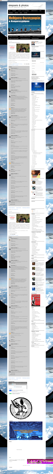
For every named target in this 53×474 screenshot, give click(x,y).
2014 (33, 143)
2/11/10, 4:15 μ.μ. (13, 197)
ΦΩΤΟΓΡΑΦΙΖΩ (34, 248)
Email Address (34, 63)
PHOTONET (33, 126)
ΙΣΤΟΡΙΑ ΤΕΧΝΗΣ (34, 115)
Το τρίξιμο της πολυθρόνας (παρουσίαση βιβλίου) (39, 273)
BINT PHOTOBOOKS (34, 236)
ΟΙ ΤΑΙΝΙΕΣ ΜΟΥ (34, 116)
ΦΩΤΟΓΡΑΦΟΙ (34, 104)
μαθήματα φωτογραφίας (35, 97)
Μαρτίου (34, 162)
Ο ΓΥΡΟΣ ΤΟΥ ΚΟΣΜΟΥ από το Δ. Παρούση (37, 226)
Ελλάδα (33, 110)
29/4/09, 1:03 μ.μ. (13, 120)
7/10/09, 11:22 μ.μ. (13, 138)
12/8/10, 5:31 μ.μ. (13, 188)
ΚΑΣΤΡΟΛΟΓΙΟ (34, 251)
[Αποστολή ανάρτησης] (10, 234)
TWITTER (16, 12)
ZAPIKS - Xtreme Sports (35, 340)
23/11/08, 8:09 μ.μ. (13, 87)
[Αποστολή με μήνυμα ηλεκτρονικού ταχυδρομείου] (11, 234)
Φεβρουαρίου (34, 163)
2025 (33, 132)
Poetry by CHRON (34, 256)
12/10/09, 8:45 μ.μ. (13, 142)
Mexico (33, 124)
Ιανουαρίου (34, 164)
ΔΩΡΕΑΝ (33, 98)
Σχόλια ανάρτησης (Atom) (15, 209)
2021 (33, 136)
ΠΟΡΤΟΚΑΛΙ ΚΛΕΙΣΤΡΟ (35, 180)
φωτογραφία (16, 235)
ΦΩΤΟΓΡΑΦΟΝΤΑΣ (34, 246)
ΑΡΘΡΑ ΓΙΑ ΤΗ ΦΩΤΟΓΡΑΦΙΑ (13, 38)
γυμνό (33, 106)
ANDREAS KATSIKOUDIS (14, 77)
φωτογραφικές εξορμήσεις (35, 109)
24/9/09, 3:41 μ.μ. (13, 133)
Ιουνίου (34, 159)
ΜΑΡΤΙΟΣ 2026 (34, 49)
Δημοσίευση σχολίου (12, 204)
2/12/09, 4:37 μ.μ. (13, 323)
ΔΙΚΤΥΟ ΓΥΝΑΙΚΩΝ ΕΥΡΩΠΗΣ (36, 217)
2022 (33, 135)
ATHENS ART (33, 332)
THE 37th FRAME (34, 240)
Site (9, 10)
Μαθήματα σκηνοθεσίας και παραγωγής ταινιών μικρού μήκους (39, 187)
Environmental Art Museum (35, 328)
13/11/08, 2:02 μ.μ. (13, 75)
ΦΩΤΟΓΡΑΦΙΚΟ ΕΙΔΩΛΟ (35, 237)
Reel (32, 308)
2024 (33, 133)
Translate (37, 344)
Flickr (40, 10)
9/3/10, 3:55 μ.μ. (13, 337)
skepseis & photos (18, 5)
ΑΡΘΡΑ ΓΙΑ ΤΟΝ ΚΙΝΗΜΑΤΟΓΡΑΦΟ (38, 36)
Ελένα (12, 293)
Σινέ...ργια (33, 310)
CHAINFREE (33, 317)
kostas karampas (13, 95)
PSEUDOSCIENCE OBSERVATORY (36, 334)
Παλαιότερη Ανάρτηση (26, 207)
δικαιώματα (33, 118)
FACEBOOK (14, 10)
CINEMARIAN (34, 218)
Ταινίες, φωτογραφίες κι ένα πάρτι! (40, 262)
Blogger (29, 465)
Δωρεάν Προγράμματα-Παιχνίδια (36, 222)
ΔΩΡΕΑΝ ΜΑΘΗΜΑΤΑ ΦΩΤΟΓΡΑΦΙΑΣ (37, 152)
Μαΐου (34, 160)
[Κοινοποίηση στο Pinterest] (14, 234)
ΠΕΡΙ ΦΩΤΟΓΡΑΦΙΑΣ (34, 252)
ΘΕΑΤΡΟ (33, 128)
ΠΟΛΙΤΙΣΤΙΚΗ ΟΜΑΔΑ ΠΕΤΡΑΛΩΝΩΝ (37, 229)
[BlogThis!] (12, 234)
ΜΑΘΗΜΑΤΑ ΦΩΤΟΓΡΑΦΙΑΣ (13, 36)
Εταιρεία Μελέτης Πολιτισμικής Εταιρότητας (37, 219)
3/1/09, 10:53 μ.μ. (13, 105)
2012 (33, 145)
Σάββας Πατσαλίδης (34, 259)
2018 (33, 139)
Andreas (12, 332)
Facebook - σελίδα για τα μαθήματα (23, 10)
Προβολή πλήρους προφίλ (38, 43)
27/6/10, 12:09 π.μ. (13, 353)
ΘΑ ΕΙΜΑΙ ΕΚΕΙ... (13, 235)
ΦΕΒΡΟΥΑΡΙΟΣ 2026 (34, 50)
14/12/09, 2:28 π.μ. (13, 159)
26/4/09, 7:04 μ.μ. (13, 113)
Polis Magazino (34, 333)
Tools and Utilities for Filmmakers (36, 313)
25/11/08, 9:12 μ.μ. (13, 271)
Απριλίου (34, 161)
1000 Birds (33, 239)
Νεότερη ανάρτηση (11, 207)
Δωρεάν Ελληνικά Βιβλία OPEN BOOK (37, 221)
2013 (33, 144)
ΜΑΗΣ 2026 (33, 47)
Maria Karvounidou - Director (35, 312)
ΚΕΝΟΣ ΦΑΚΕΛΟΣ (34, 220)
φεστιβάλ (33, 114)
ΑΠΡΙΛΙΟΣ (33, 48)
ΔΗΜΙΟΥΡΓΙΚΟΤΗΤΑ (34, 10)
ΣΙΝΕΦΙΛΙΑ (33, 318)
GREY (33, 238)
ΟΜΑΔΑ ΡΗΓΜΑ (34, 228)
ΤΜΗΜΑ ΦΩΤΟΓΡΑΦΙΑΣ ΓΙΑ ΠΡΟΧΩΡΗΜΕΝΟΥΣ (35, 79)
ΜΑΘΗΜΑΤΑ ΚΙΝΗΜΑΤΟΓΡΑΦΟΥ (25, 36)
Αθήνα (33, 100)
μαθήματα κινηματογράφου (35, 107)
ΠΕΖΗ (33, 227)
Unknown (12, 107)
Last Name (33, 68)
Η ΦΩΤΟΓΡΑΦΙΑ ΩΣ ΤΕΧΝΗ (35, 105)
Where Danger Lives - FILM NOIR (36, 319)
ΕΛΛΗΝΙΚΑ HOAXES (34, 338)
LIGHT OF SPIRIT (34, 247)
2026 (33, 131)
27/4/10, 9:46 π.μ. (13, 348)
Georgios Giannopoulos (14, 238)
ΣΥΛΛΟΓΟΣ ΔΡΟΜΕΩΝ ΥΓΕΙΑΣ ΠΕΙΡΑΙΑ (37, 230)
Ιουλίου (34, 158)
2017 (33, 140)
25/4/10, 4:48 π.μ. (13, 171)
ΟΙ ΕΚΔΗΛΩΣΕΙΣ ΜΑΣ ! (35, 38)
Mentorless (33, 309)
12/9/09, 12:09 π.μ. (13, 127)
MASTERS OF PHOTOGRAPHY (36, 249)
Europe (33, 119)
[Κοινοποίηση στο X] (13, 234)
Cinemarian (33, 96)
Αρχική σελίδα (18, 207)
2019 (33, 138)
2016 (33, 141)
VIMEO (21, 12)
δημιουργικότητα (34, 117)
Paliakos (12, 169)
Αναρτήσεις (33, 210)
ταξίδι (32, 108)
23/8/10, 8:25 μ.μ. (13, 192)
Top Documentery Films (35, 311)
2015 (33, 142)
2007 (33, 165)
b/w (32, 127)
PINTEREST (11, 12)
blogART (33, 329)
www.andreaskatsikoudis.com (25, 38)
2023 (33, 134)
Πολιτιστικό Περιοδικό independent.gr (36, 339)
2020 (33, 137)
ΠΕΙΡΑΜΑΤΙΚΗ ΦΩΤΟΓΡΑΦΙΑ (35, 250)
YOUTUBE (25, 12)
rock (32, 125)
